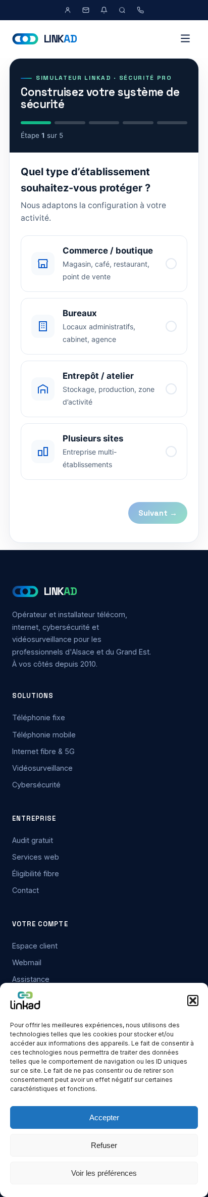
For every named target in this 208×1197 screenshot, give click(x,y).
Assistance (30, 979)
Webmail (26, 962)
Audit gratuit (32, 840)
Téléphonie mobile (44, 734)
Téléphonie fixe (38, 717)
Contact (25, 890)
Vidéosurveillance (42, 768)
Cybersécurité (36, 784)
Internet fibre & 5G (43, 751)
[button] (193, 1000)
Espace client (35, 945)
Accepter (104, 1117)
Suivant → (157, 513)
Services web (35, 857)
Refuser (104, 1145)
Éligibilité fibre (35, 873)
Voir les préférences (104, 1173)
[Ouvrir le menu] (185, 39)
